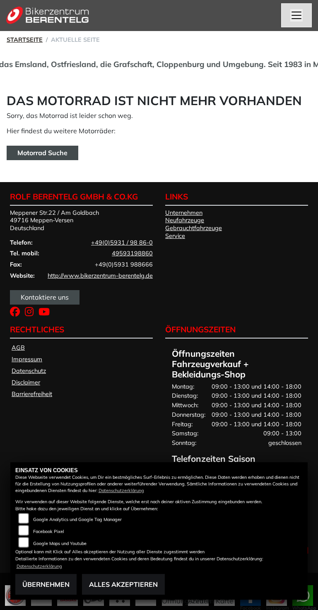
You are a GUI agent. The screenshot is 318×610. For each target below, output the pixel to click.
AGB (18, 347)
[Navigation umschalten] (296, 15)
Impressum (27, 359)
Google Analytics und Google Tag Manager (77, 519)
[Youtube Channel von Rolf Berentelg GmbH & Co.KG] (46, 313)
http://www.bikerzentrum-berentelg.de (100, 275)
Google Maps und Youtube (60, 543)
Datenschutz (29, 371)
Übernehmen (46, 584)
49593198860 (132, 253)
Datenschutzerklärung (121, 490)
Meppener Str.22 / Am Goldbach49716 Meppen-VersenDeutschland (54, 220)
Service (175, 236)
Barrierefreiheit (32, 394)
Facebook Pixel (48, 531)
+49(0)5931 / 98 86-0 (122, 242)
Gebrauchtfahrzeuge (193, 228)
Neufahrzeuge (184, 220)
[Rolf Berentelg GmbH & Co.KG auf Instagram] (32, 313)
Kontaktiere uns (45, 297)
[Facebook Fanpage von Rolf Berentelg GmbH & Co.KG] (17, 313)
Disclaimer (26, 382)
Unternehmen (183, 212)
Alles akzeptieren (123, 584)
